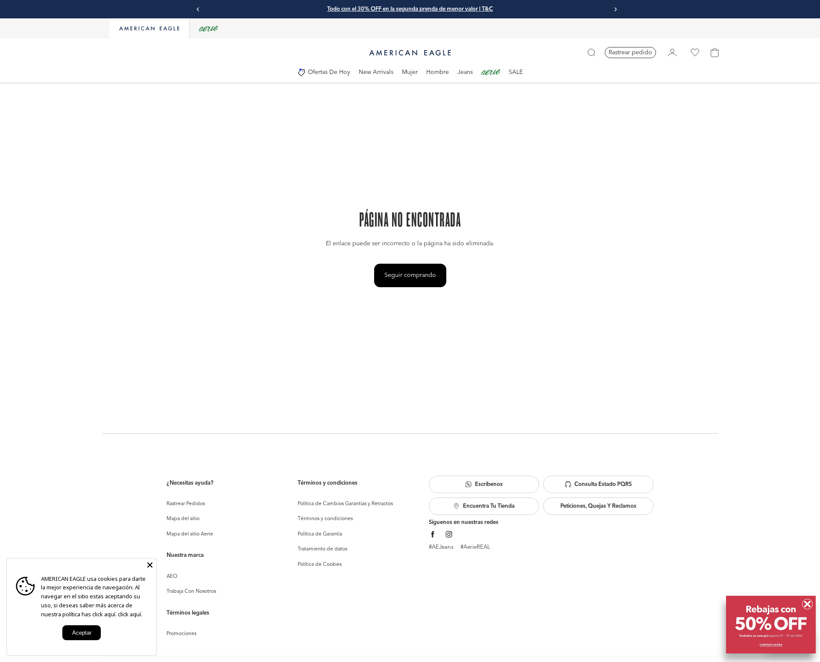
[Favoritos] (694, 52)
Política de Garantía (320, 534)
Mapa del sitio (183, 518)
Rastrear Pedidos (186, 503)
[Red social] (433, 534)
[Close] (150, 565)
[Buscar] (591, 52)
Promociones (181, 633)
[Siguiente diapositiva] (615, 9)
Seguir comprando (410, 275)
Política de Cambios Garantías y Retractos (345, 503)
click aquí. (130, 614)
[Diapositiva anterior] (198, 9)
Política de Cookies (320, 564)
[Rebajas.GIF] (771, 624)
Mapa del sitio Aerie (190, 534)
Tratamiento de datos (322, 549)
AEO (172, 576)
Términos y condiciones (325, 518)
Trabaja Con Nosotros (191, 591)
